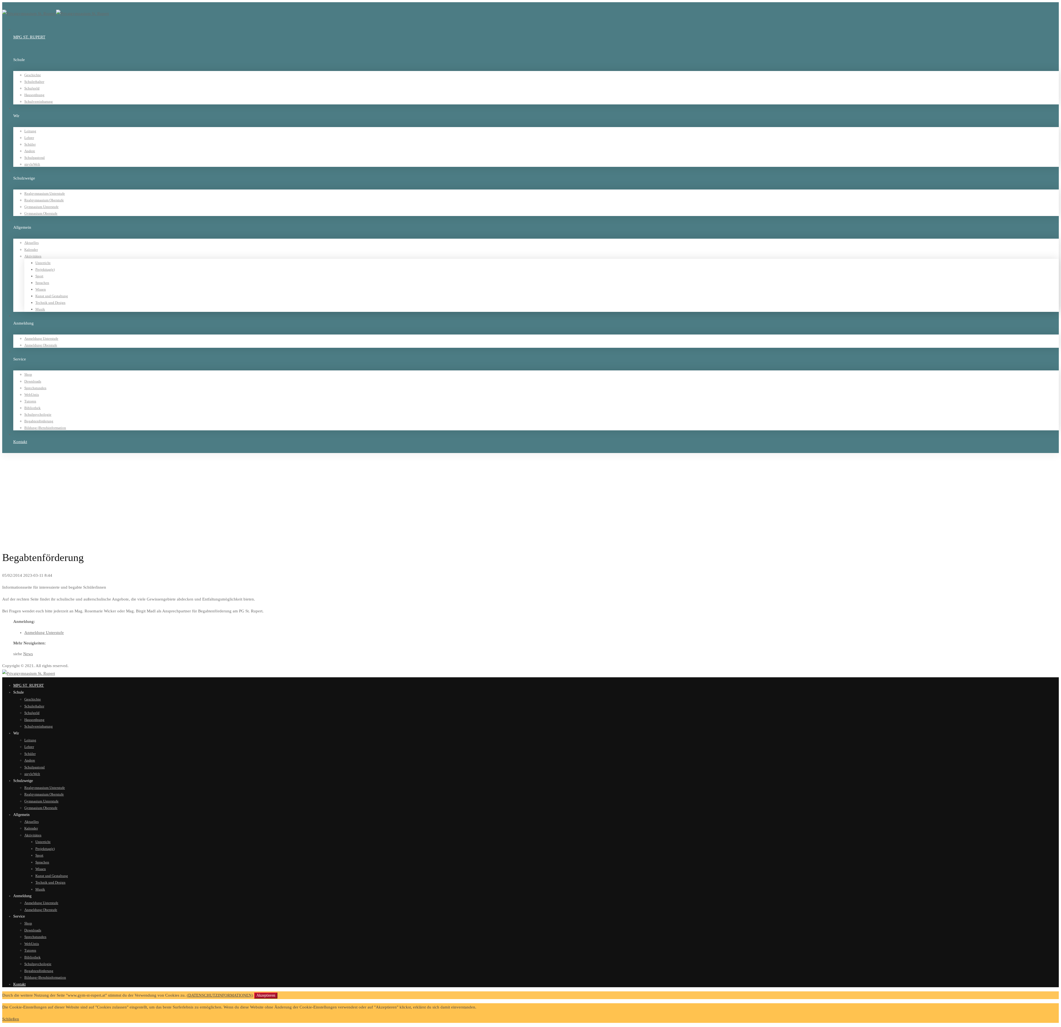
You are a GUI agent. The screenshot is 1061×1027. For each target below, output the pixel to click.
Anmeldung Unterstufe (44, 632)
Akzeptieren (265, 995)
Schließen (10, 1019)
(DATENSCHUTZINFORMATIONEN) (220, 995)
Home (18, 469)
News (28, 654)
